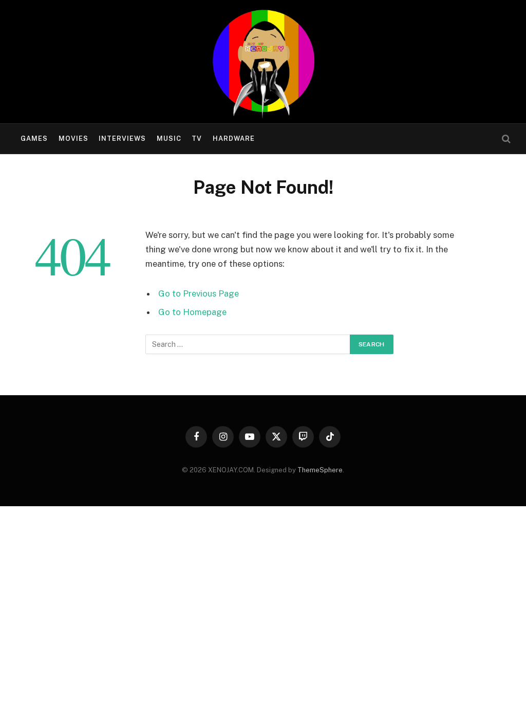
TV (197, 138)
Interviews (122, 138)
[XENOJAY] (263, 61)
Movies (73, 138)
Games (34, 138)
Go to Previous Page (198, 293)
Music (169, 138)
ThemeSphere (320, 470)
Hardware (234, 138)
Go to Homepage (192, 312)
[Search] (505, 139)
